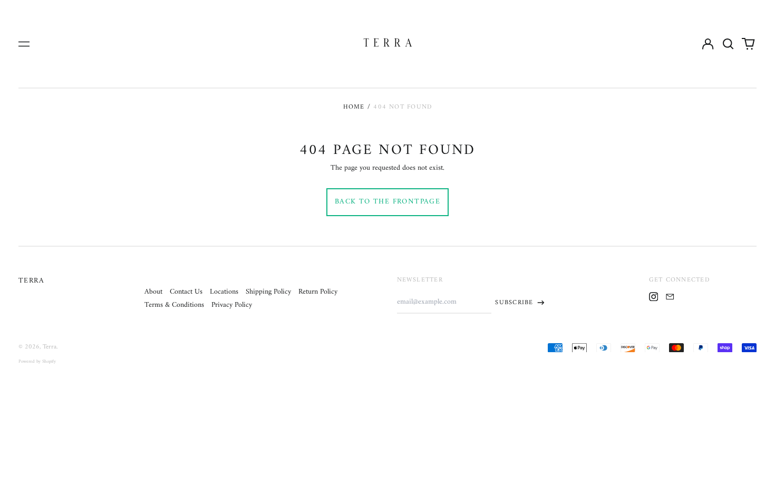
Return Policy (317, 291)
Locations (224, 291)
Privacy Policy (231, 305)
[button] (728, 43)
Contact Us (186, 291)
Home (354, 107)
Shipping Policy (268, 291)
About (153, 291)
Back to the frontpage (387, 201)
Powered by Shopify (37, 361)
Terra (31, 280)
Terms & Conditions (174, 305)
